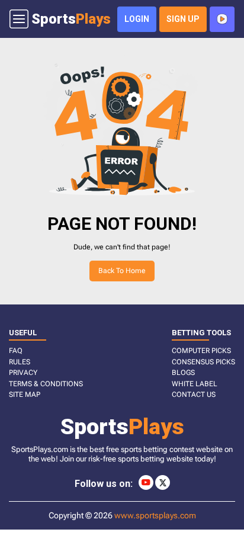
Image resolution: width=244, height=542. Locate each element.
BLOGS (183, 372)
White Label (194, 384)
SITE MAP (24, 394)
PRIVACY (23, 372)
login (136, 19)
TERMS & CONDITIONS (46, 384)
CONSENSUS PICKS (203, 362)
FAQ (16, 351)
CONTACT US (194, 394)
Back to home (122, 271)
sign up (183, 19)
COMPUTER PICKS (201, 351)
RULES (19, 362)
